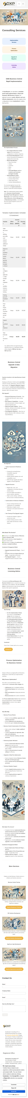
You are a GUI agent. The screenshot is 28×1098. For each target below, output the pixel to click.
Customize (13, 1084)
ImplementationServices (14, 41)
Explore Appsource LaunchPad (14, 969)
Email (4, 997)
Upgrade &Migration (14, 57)
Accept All (13, 1091)
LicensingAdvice (14, 66)
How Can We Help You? (8, 1004)
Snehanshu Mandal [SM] (12, 1035)
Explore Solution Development (14, 938)
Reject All (13, 1088)
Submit (5, 1014)
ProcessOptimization (14, 49)
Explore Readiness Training (14, 907)
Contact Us (8, 649)
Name (4, 984)
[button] (19, 4)
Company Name (6, 990)
